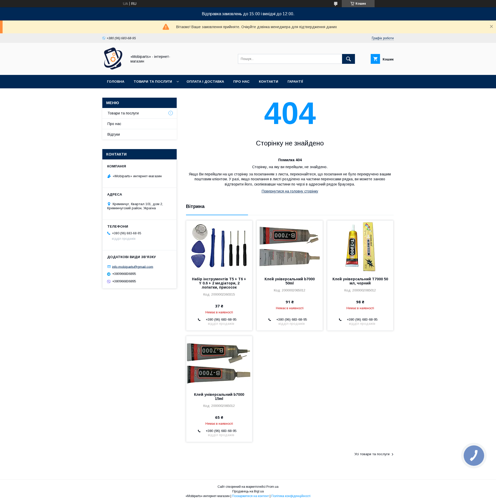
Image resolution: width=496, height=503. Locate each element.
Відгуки (113, 134)
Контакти (268, 81)
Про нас (241, 81)
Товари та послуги (153, 81)
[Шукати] (348, 59)
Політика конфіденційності (291, 496)
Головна (115, 81)
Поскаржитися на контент (250, 496)
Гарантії (295, 81)
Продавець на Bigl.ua (248, 491)
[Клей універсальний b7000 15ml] (219, 362)
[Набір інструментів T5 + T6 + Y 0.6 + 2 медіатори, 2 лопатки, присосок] (219, 246)
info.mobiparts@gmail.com (132, 266)
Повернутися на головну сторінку (290, 191)
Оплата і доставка (205, 81)
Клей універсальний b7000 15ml (219, 396)
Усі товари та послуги (372, 454)
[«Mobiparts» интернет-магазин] (113, 68)
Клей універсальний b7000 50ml (290, 281)
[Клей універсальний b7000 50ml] (290, 246)
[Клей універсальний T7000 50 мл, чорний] (360, 246)
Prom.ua (272, 487)
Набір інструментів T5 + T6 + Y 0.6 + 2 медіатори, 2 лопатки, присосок (219, 283)
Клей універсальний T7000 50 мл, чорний (360, 281)
